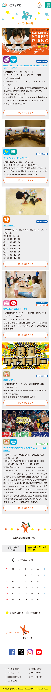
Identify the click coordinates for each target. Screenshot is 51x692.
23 (32, 593)
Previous (12, 560)
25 (44, 593)
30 (32, 599)
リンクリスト (13, 680)
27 (13, 599)
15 (25, 587)
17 (38, 587)
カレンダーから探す (39, 548)
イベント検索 (39, 6)
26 (7, 599)
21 (19, 593)
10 (38, 581)
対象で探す (16, 548)
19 (7, 593)
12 (7, 587)
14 (19, 587)
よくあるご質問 (13, 669)
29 (25, 599)
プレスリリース (13, 672)
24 (38, 593)
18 (44, 587)
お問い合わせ (36, 669)
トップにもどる (25, 638)
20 (13, 593)
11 (44, 581)
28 (19, 599)
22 (25, 593)
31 (38, 599)
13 (13, 587)
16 (32, 587)
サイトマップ (36, 677)
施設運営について (14, 677)
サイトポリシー (37, 672)
